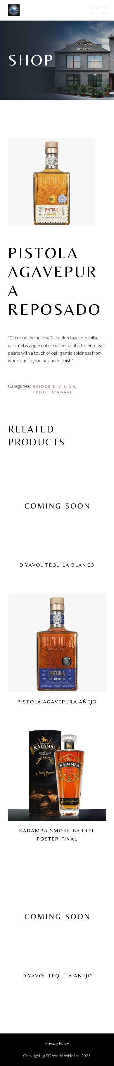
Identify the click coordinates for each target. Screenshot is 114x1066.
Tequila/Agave (53, 392)
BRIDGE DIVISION (54, 386)
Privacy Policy (57, 1043)
